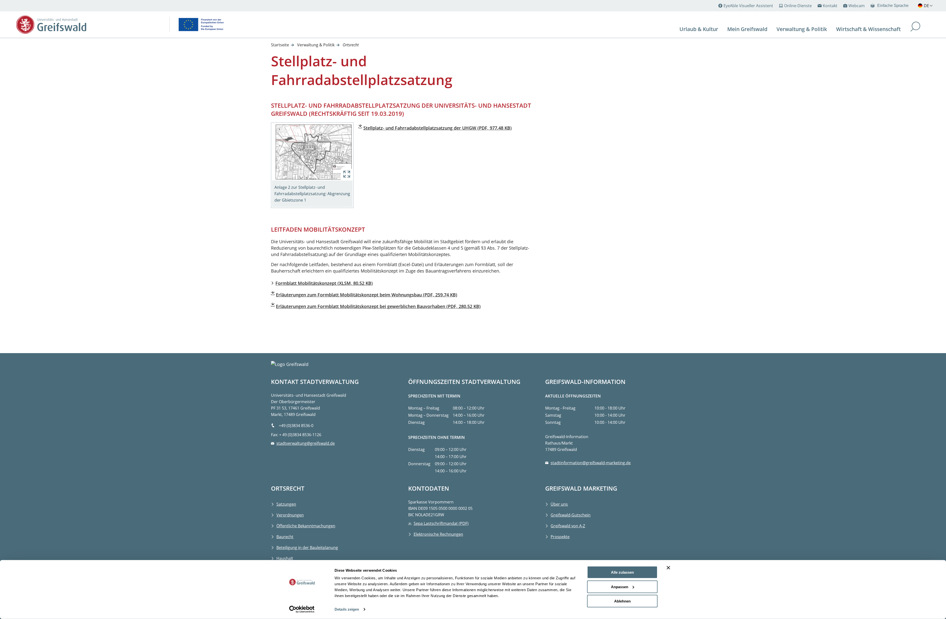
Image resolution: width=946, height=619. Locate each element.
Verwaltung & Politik (316, 45)
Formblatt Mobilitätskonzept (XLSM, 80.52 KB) (324, 283)
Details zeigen (347, 609)
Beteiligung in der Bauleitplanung (307, 547)
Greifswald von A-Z (568, 526)
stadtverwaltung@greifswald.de (305, 443)
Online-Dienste (798, 5)
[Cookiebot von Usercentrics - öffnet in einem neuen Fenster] (301, 609)
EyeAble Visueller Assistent (748, 5)
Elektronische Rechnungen (438, 534)
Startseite (280, 45)
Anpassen (619, 587)
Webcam (856, 5)
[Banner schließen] (668, 567)
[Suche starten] (915, 27)
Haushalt (284, 558)
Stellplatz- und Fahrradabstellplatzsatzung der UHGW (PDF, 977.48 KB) (437, 128)
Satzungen (286, 504)
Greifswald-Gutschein (571, 515)
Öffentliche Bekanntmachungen (305, 526)
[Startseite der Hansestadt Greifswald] (89, 24)
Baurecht (284, 536)
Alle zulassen (622, 572)
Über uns (559, 504)
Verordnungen (290, 515)
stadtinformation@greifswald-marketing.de (591, 462)
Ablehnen (622, 601)
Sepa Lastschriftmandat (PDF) (441, 523)
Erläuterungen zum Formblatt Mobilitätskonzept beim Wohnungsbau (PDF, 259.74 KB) (366, 295)
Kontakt (830, 5)
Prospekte (560, 536)
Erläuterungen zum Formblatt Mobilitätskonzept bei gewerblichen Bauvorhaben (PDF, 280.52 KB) (378, 306)
